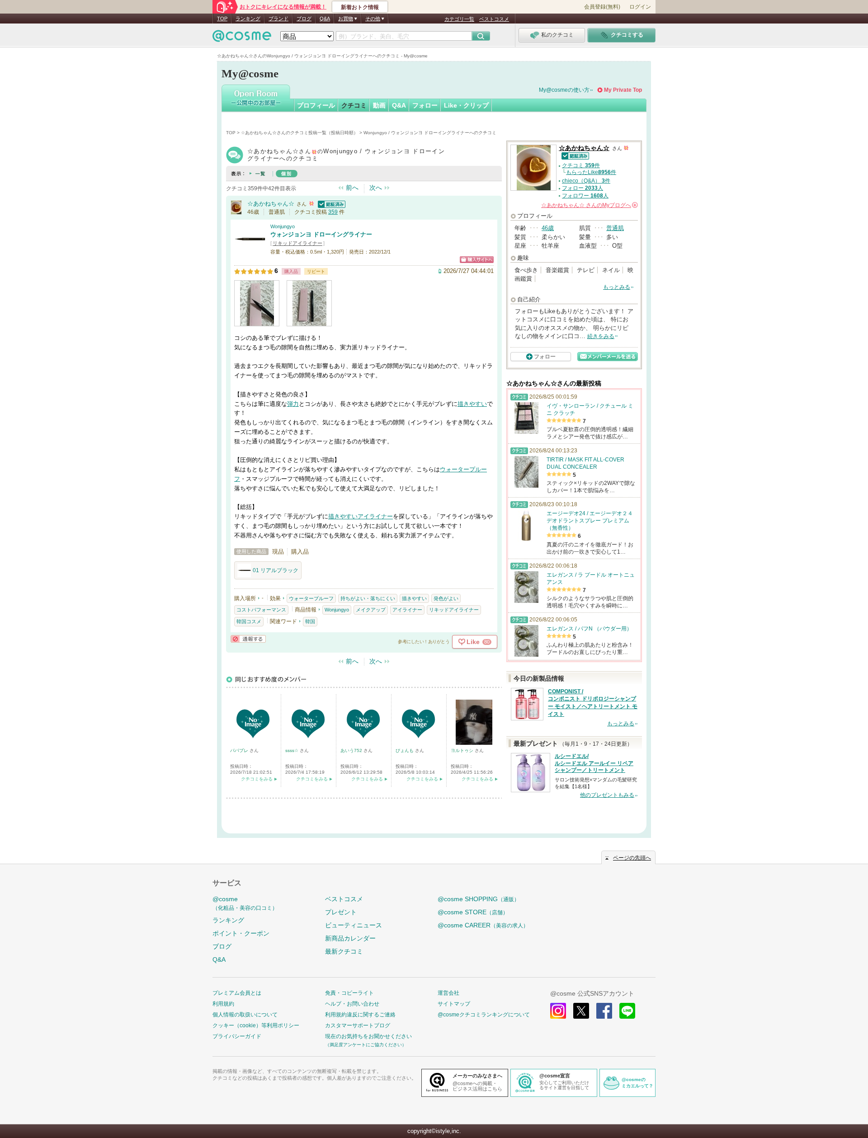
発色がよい (446, 598)
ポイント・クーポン (240, 933)
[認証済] (330, 203)
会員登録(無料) (602, 7)
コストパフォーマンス (261, 609)
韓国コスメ (248, 621)
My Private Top (623, 90)
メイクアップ (371, 609)
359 (333, 212)
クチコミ (354, 105)
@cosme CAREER (483, 925)
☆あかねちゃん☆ (270, 203)
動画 (379, 105)
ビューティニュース (353, 925)
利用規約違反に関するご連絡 (360, 1014)
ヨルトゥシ (463, 750)
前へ (352, 187)
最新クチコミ (344, 951)
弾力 (293, 403)
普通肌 (615, 228)
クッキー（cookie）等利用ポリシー (255, 1025)
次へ (375, 187)
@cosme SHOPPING (478, 899)
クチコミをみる (257, 778)
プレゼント (341, 912)
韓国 (310, 621)
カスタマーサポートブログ (357, 1025)
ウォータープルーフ (311, 598)
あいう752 (351, 750)
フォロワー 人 (585, 196)
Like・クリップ (466, 105)
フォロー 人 (582, 188)
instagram (558, 1011)
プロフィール (316, 105)
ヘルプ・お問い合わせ (352, 1004)
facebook (604, 1011)
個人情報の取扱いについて (245, 1014)
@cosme (245, 903)
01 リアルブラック (275, 570)
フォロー (425, 105)
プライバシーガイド (236, 1036)
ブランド (278, 18)
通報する (248, 639)
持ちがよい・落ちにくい (367, 598)
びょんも (405, 750)
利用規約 (223, 1004)
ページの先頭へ (632, 858)
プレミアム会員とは (236, 993)
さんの (589, 205)
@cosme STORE (473, 912)
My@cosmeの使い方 (564, 90)
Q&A (325, 18)
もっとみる (616, 287)
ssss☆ (292, 750)
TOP (222, 18)
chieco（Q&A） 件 (586, 181)
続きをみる (600, 336)
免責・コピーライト (349, 993)
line (627, 1011)
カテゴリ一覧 (459, 19)
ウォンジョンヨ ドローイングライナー (321, 234)
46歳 (548, 228)
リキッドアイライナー (297, 243)
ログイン (640, 7)
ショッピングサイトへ (477, 259)
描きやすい (472, 403)
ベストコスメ (494, 19)
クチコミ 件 (581, 165)
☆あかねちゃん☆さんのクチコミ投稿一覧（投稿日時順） (299, 132)
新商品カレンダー (350, 938)
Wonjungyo (282, 226)
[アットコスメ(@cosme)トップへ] (241, 38)
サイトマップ (454, 1004)
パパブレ (240, 750)
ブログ (304, 18)
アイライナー (375, 516)
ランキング (248, 18)
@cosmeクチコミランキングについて (484, 1014)
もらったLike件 (591, 172)
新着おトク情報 (360, 7)
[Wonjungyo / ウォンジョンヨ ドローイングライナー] (250, 250)
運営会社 (448, 993)
